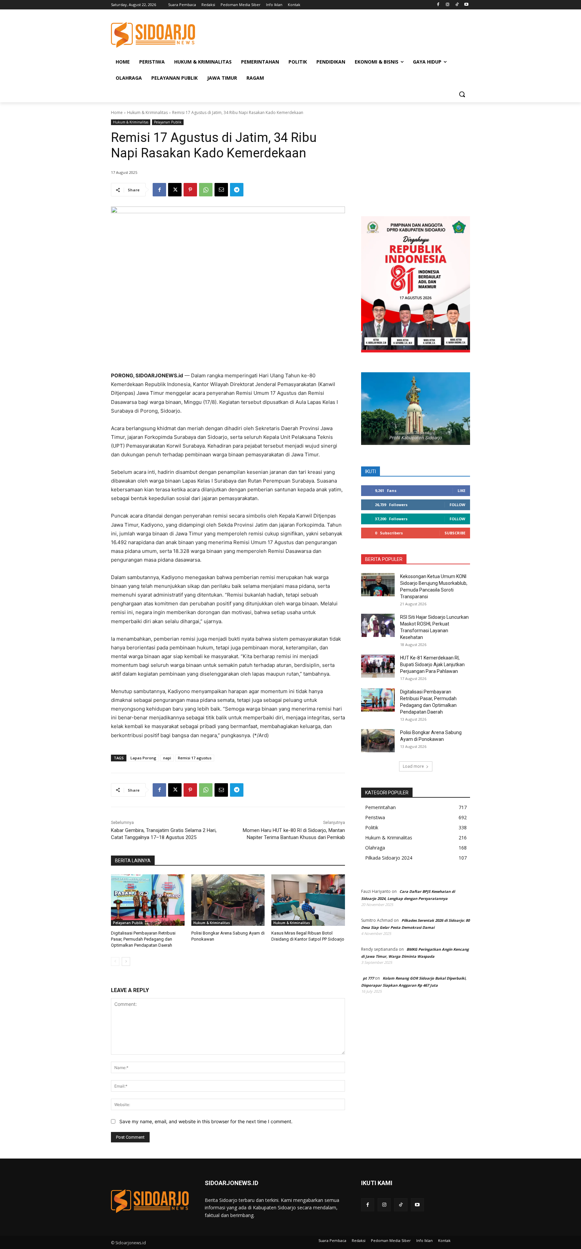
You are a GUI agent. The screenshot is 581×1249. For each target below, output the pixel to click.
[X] (175, 189)
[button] (462, 94)
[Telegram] (236, 189)
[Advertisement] (341, 34)
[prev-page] (115, 961)
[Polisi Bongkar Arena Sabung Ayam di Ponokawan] (228, 900)
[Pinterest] (190, 189)
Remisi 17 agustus (194, 757)
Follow (457, 504)
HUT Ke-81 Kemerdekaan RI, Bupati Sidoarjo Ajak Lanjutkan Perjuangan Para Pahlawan (432, 664)
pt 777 (368, 978)
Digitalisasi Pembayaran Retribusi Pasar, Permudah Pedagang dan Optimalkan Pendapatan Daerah (143, 939)
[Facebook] (438, 5)
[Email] (221, 189)
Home (117, 112)
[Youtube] (466, 5)
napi (167, 757)
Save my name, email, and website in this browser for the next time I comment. (206, 1121)
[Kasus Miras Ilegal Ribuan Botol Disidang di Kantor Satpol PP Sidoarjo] (308, 900)
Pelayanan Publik (168, 122)
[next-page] (126, 961)
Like (461, 490)
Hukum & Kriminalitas (147, 112)
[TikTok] (457, 5)
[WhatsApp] (205, 189)
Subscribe (454, 532)
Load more (413, 766)
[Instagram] (448, 5)
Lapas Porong (143, 757)
